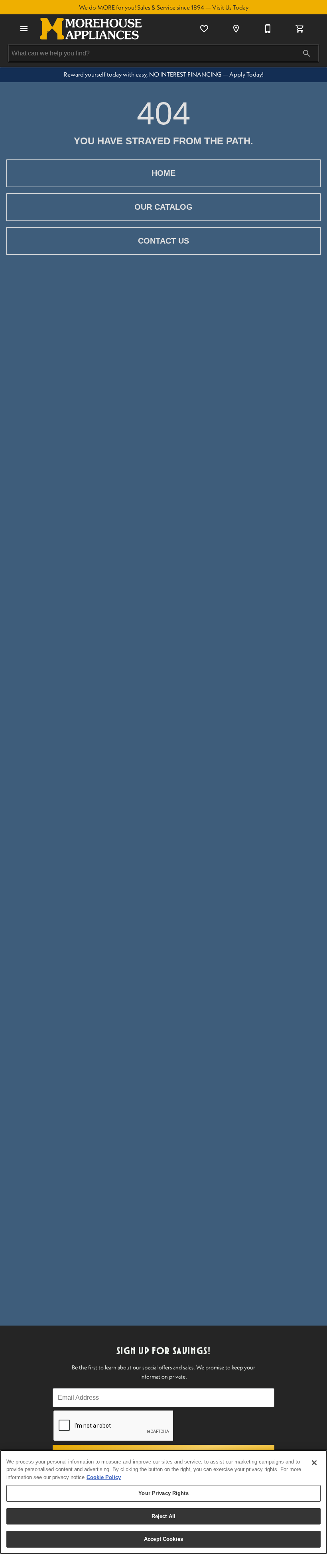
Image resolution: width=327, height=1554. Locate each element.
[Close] (314, 1462)
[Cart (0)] (299, 28)
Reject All (163, 1516)
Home (163, 173)
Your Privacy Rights (163, 1493)
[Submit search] (306, 53)
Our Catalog (163, 207)
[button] (23, 28)
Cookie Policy (104, 1477)
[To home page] (91, 29)
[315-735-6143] (268, 28)
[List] (204, 28)
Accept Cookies (163, 1539)
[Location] (236, 28)
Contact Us (163, 240)
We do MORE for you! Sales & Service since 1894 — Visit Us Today (163, 7)
